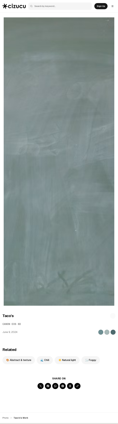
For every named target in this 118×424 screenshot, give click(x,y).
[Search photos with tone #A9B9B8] (106, 332)
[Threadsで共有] (70, 386)
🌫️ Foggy (90, 360)
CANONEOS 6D (11, 324)
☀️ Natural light (67, 360)
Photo (5, 417)
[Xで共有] (40, 386)
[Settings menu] (112, 6)
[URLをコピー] (77, 386)
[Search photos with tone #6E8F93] (100, 332)
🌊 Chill (44, 360)
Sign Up (101, 6)
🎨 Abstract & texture (18, 360)
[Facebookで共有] (48, 386)
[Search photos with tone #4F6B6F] (113, 332)
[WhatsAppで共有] (55, 386)
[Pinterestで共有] (63, 386)
